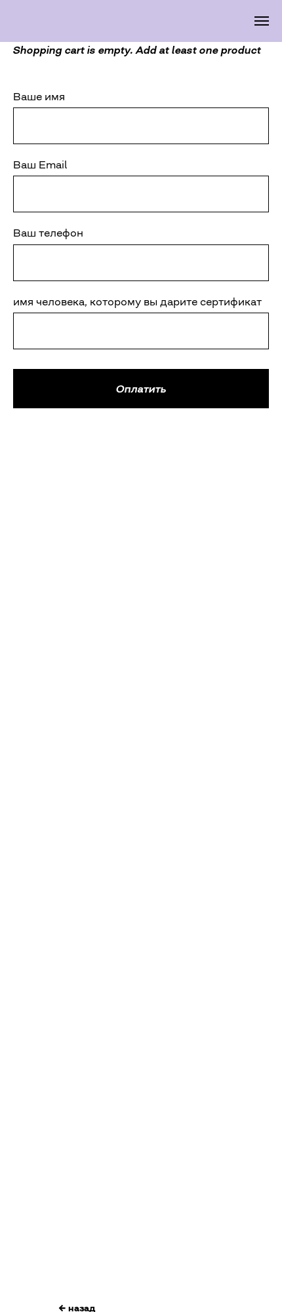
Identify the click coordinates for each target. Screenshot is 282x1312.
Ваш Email (40, 164)
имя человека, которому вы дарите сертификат (137, 301)
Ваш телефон (48, 232)
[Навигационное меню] (261, 21)
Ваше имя (39, 96)
